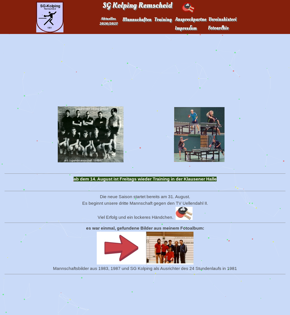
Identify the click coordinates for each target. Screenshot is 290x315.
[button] (90, 134)
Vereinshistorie (222, 22)
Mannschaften (136, 19)
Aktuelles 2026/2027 (108, 21)
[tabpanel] (145, 224)
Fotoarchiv (218, 28)
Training (163, 19)
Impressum (186, 28)
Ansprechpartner (190, 22)
